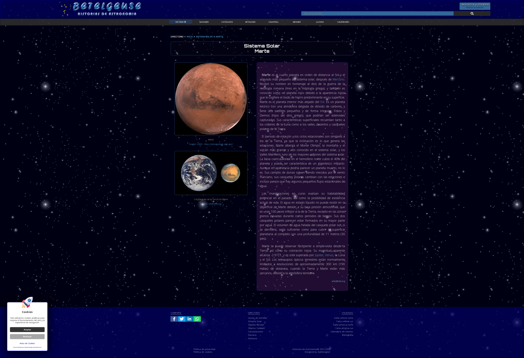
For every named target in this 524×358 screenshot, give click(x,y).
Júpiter (319, 255)
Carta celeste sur (344, 321)
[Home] (65, 9)
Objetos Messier (256, 324)
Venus (329, 255)
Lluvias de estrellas (257, 318)
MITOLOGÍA (250, 22)
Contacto (252, 338)
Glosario (252, 335)
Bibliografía (347, 335)
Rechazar (27, 336)
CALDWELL (274, 22)
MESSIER (297, 22)
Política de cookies (203, 352)
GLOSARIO (204, 22)
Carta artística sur (344, 328)
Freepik (26, 347)
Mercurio (338, 79)
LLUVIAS (320, 22)
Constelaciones (255, 331)
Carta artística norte (343, 324)
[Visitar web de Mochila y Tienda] (475, 6)
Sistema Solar (255, 321)
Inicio (190, 37)
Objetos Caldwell (256, 328)
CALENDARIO (343, 22)
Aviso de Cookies (27, 343)
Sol (322, 102)
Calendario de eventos (342, 331)
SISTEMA (179, 22)
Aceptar (27, 330)
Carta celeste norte (343, 318)
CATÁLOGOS (227, 22)
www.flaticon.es (37, 347)
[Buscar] (472, 13)
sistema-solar (204, 37)
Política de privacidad (204, 349)
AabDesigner (324, 352)
